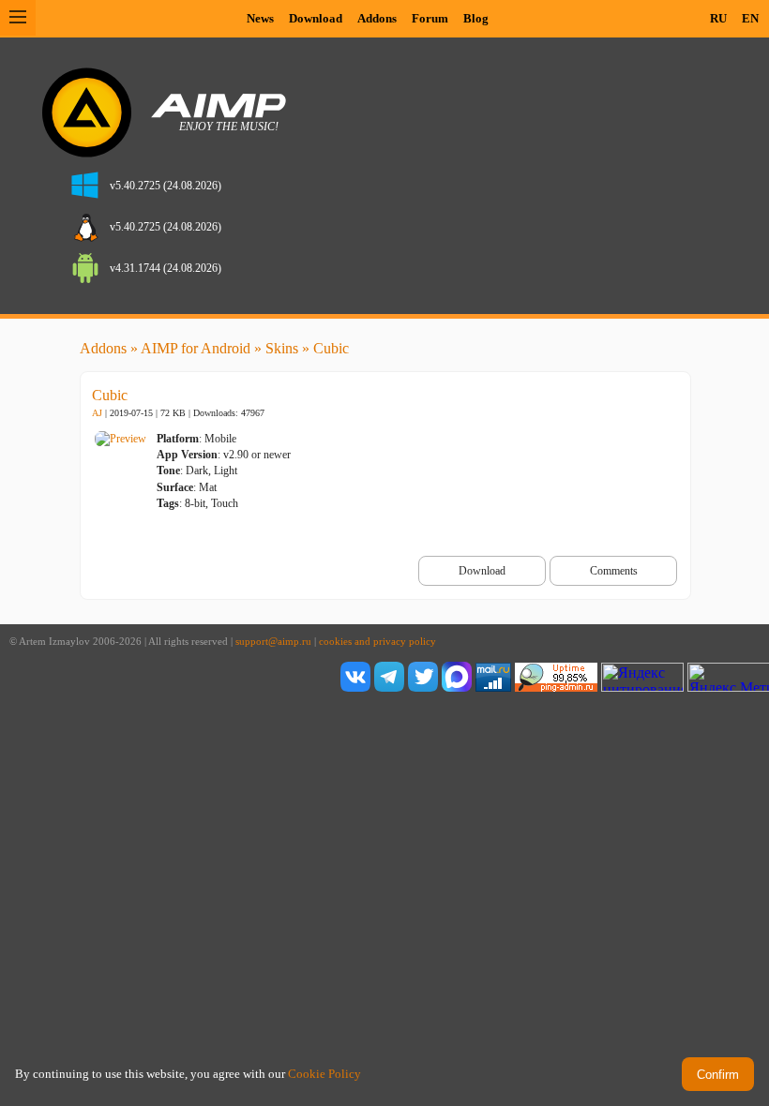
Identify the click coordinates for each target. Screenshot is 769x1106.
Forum (430, 18)
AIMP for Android (195, 348)
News (260, 18)
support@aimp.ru (273, 641)
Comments (614, 570)
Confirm (718, 1075)
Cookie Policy (324, 1074)
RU (718, 18)
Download (315, 18)
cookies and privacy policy (377, 641)
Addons (377, 18)
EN (750, 18)
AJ (97, 413)
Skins (281, 348)
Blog (476, 18)
